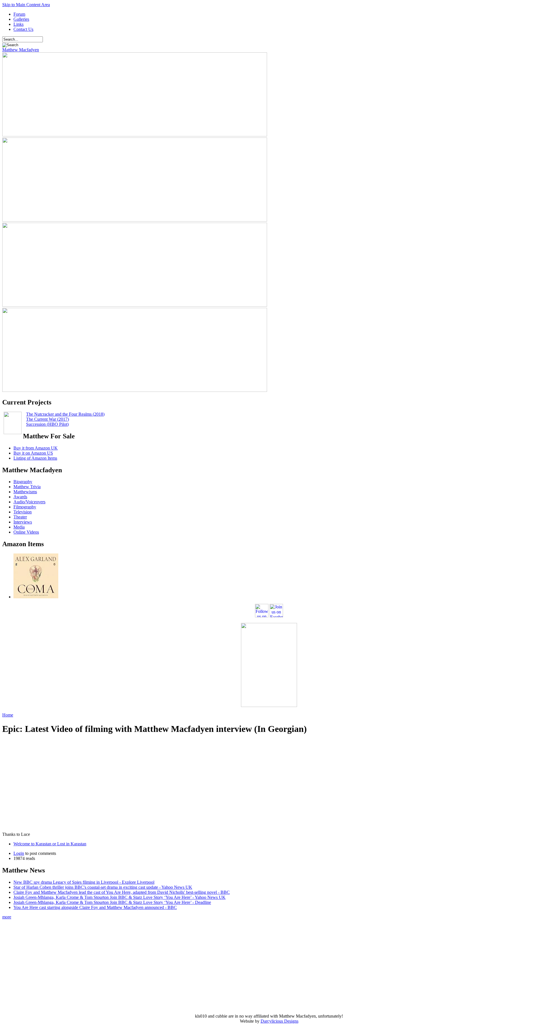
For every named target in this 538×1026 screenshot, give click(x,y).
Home (7, 715)
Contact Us (23, 29)
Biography (22, 481)
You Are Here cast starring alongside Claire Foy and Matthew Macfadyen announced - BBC (95, 907)
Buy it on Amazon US (33, 453)
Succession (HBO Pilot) (47, 424)
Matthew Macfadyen (20, 49)
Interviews (22, 522)
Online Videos (26, 532)
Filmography (24, 506)
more (6, 917)
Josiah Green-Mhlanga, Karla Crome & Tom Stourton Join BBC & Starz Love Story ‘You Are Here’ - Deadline (112, 902)
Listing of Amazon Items (35, 458)
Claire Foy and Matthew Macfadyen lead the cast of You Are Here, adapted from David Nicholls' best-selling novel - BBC (121, 892)
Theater (20, 517)
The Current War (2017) (47, 419)
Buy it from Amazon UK (35, 448)
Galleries (21, 19)
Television (22, 511)
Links (18, 24)
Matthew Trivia (27, 486)
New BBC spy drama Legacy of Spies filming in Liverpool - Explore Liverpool (83, 882)
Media (19, 527)
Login (18, 853)
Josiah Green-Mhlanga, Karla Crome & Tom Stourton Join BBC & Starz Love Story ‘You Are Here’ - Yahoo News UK (119, 897)
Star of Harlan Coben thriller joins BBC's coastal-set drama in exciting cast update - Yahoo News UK (102, 887)
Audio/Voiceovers (29, 501)
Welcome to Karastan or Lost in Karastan (49, 843)
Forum (19, 14)
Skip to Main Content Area (26, 4)
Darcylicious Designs (279, 1021)
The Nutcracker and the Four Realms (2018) (65, 414)
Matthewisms (25, 491)
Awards (20, 496)
